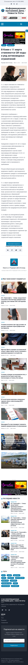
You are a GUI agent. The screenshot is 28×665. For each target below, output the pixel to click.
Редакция (3, 620)
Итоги (3, 577)
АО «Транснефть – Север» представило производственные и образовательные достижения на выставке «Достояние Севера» (18, 507)
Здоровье (16, 575)
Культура (10, 577)
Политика (13, 580)
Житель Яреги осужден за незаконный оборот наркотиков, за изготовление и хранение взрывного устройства (13, 351)
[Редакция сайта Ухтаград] (14, 265)
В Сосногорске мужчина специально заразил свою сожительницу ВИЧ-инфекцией (13, 401)
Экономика (15, 585)
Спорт (15, 583)
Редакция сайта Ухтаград (6, 62)
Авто (3, 575)
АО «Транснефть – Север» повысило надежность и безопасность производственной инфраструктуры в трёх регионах (18, 521)
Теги (2, 618)
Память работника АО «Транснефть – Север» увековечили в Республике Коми (19, 547)
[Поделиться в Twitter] (16, 250)
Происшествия (6, 583)
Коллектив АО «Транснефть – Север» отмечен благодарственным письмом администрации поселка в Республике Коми (18, 561)
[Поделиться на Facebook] (12, 250)
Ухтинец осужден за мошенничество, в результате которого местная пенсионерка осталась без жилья (13, 376)
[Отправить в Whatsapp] (20, 250)
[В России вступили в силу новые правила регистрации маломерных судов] (14, 460)
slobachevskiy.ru (20, 661)
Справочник (5, 585)
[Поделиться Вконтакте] (8, 250)
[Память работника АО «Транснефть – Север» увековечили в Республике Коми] (6, 547)
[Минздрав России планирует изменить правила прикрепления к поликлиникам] (14, 414)
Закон (4, 45)
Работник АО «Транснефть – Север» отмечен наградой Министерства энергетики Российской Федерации (18, 535)
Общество (11, 45)
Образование (20, 577)
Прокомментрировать (14, 244)
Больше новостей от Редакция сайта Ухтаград (14, 270)
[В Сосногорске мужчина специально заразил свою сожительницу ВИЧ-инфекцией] (14, 389)
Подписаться (14, 645)
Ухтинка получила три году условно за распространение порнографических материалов (13, 326)
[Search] (21, 24)
